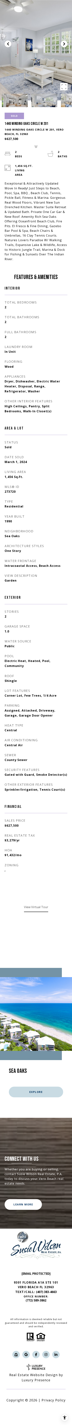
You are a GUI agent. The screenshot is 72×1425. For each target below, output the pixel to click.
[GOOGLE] (26, 1354)
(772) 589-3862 (36, 1300)
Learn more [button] (23, 1204)
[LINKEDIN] (56, 1354)
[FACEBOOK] (36, 1354)
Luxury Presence (36, 1380)
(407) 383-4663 (46, 1292)
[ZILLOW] (16, 1354)
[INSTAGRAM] (46, 1354)
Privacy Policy (54, 1400)
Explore (36, 1092)
